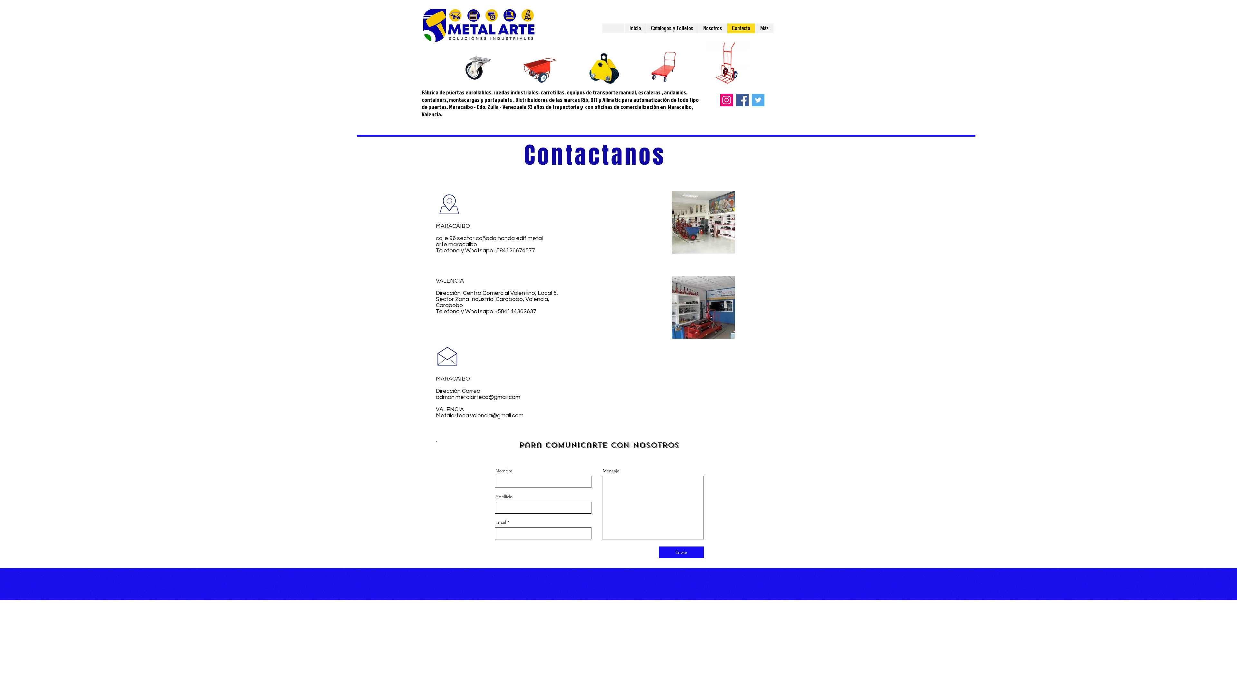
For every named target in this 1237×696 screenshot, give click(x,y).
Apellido (504, 496)
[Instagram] (726, 100)
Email (500, 522)
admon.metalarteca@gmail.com (478, 397)
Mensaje (611, 471)
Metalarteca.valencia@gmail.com (479, 415)
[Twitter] (758, 100)
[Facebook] (742, 100)
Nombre (504, 471)
